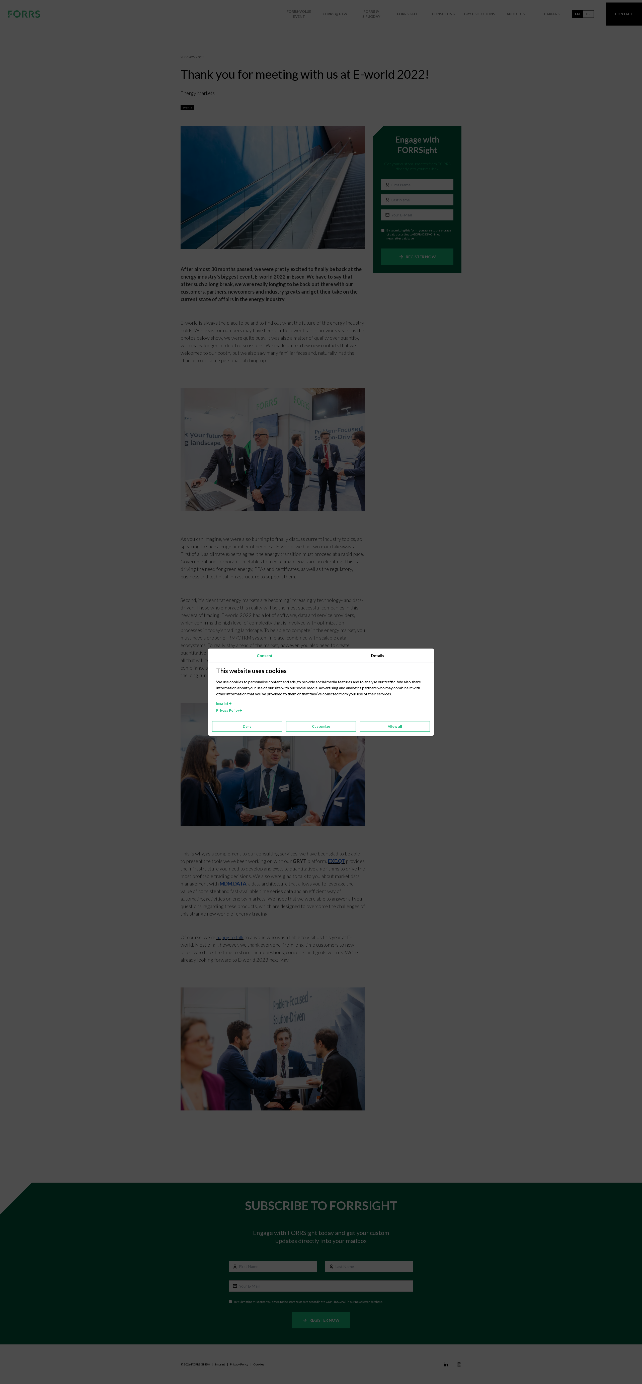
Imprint (222, 703)
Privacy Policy (227, 710)
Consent (265, 655)
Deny (247, 726)
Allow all (395, 726)
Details (377, 655)
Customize (321, 726)
